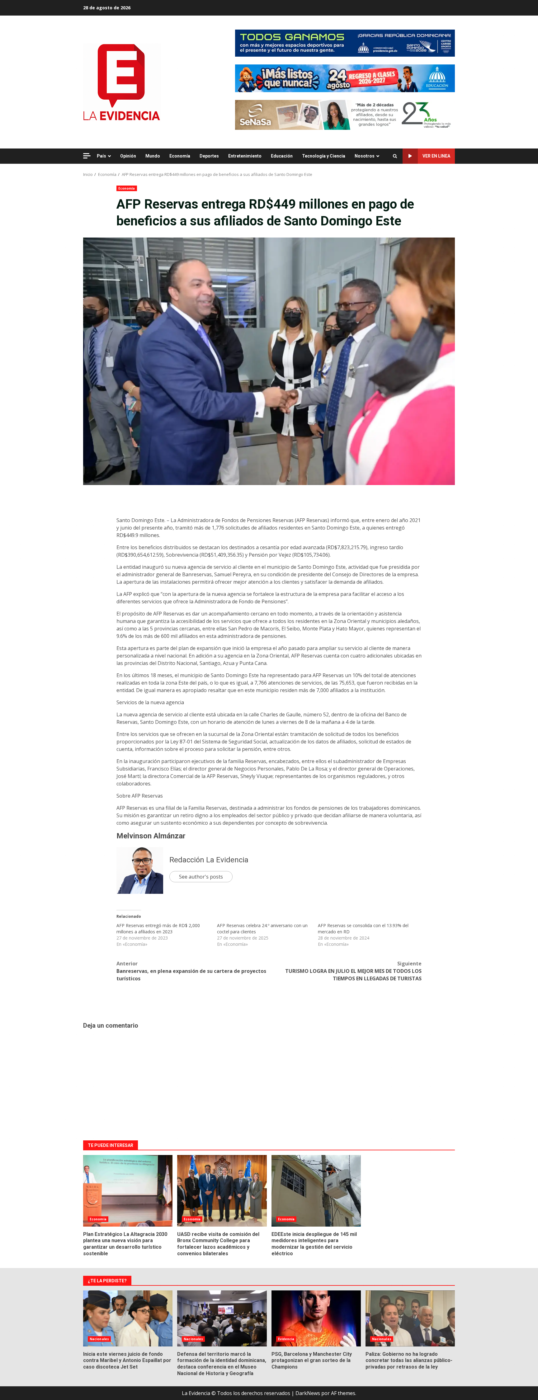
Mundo (152, 155)
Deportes (209, 155)
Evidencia (286, 1339)
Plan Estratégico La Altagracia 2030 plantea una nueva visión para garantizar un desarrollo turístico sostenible (127, 1191)
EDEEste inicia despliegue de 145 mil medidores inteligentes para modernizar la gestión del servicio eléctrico (316, 1191)
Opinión (128, 155)
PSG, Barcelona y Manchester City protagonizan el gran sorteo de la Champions (316, 1318)
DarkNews (307, 1393)
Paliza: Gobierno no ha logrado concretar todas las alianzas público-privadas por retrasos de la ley (410, 1318)
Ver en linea (436, 155)
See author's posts (201, 876)
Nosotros (365, 155)
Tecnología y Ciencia (323, 155)
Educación (282, 155)
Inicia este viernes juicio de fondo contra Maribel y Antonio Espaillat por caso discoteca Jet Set (127, 1318)
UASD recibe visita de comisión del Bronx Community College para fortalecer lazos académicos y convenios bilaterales (222, 1191)
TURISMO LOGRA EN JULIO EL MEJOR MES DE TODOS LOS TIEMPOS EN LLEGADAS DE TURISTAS (353, 971)
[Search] (395, 156)
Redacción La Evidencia (208, 860)
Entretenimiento (245, 155)
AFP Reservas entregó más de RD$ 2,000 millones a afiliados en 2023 (158, 928)
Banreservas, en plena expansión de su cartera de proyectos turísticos (191, 971)
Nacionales (99, 1339)
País (101, 155)
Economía (179, 155)
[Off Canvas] (87, 155)
